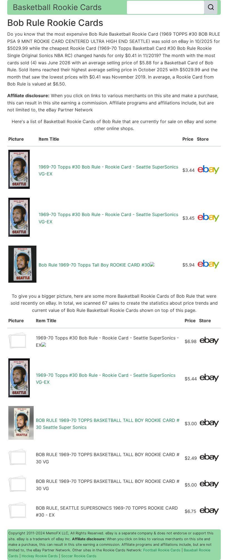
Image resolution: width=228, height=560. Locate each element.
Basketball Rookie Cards (57, 7)
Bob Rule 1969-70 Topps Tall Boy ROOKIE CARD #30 (94, 265)
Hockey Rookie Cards (40, 556)
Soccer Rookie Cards (78, 556)
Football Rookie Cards (161, 550)
